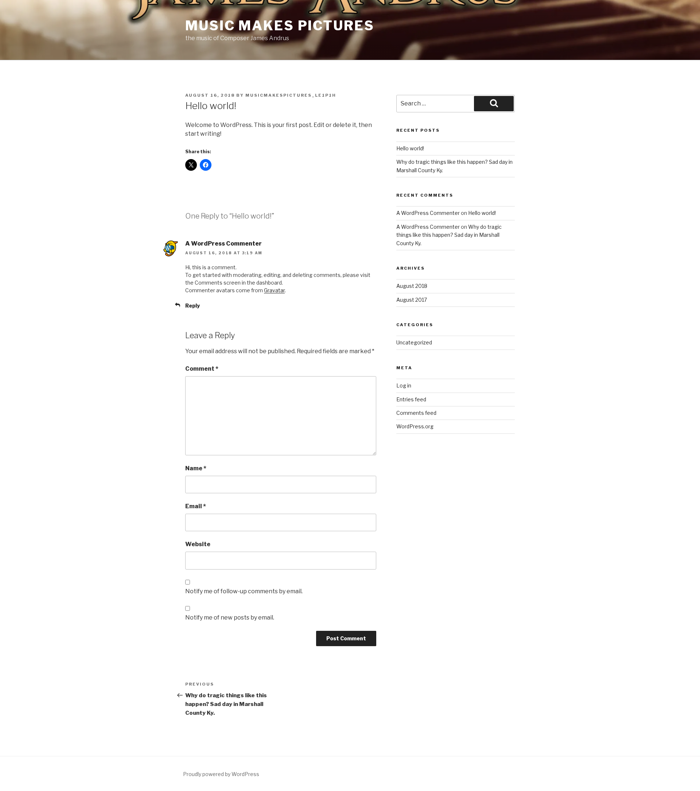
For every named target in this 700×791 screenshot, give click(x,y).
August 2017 (411, 300)
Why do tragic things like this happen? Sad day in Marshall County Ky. (449, 235)
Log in (403, 385)
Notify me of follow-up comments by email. (244, 591)
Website (197, 544)
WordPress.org (414, 426)
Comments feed (416, 413)
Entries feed (411, 399)
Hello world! (410, 148)
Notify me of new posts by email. (229, 617)
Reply (192, 305)
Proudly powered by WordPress (221, 774)
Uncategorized (414, 342)
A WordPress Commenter (223, 243)
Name (195, 468)
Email (195, 506)
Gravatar (274, 290)
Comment (201, 368)
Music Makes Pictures (279, 26)
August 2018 (411, 286)
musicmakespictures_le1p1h (290, 95)
